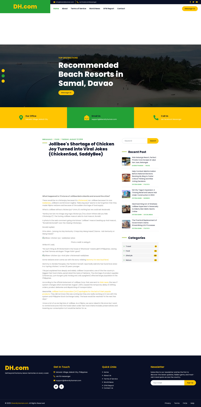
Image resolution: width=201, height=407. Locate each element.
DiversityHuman (137, 165)
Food (57, 139)
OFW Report (108, 8)
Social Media (148, 214)
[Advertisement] (100, 28)
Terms (177, 403)
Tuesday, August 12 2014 (72, 139)
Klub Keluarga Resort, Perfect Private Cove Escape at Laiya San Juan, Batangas (144, 160)
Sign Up (190, 383)
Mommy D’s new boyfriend (97, 260)
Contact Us (108, 388)
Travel (147, 165)
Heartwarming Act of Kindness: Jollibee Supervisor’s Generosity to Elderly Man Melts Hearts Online (145, 208)
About (65, 8)
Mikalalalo (47, 139)
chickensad (82, 200)
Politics (146, 184)
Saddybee (46, 203)
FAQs (185, 403)
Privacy (168, 403)
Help (192, 403)
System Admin (137, 184)
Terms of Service (78, 8)
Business (147, 198)
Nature (128, 260)
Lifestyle (128, 255)
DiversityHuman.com (19, 403)
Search (153, 141)
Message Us (190, 8)
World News (94, 8)
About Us (107, 375)
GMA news (104, 282)
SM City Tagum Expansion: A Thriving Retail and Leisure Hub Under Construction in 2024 (144, 192)
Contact (121, 8)
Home (56, 8)
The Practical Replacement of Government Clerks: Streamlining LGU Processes (144, 222)
